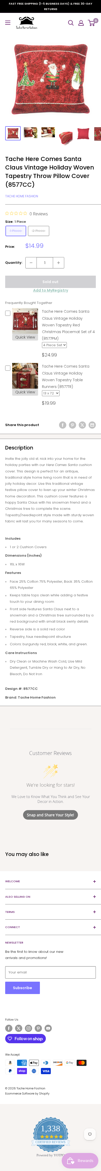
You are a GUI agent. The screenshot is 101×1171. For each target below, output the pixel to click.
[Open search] (71, 23)
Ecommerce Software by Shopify (27, 1093)
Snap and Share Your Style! (50, 814)
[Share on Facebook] (62, 425)
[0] (91, 23)
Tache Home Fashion (21, 196)
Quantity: (13, 262)
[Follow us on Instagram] (28, 1028)
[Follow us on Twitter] (18, 1028)
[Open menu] (7, 23)
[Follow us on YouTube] (48, 1028)
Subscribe (22, 987)
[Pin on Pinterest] (72, 425)
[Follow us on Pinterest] (38, 1028)
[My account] (81, 23)
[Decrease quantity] (31, 262)
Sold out (50, 281)
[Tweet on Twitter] (82, 425)
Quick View (25, 337)
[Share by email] (92, 425)
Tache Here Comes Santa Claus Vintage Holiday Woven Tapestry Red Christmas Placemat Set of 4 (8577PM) (68, 325)
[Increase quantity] (58, 262)
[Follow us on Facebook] (8, 1028)
